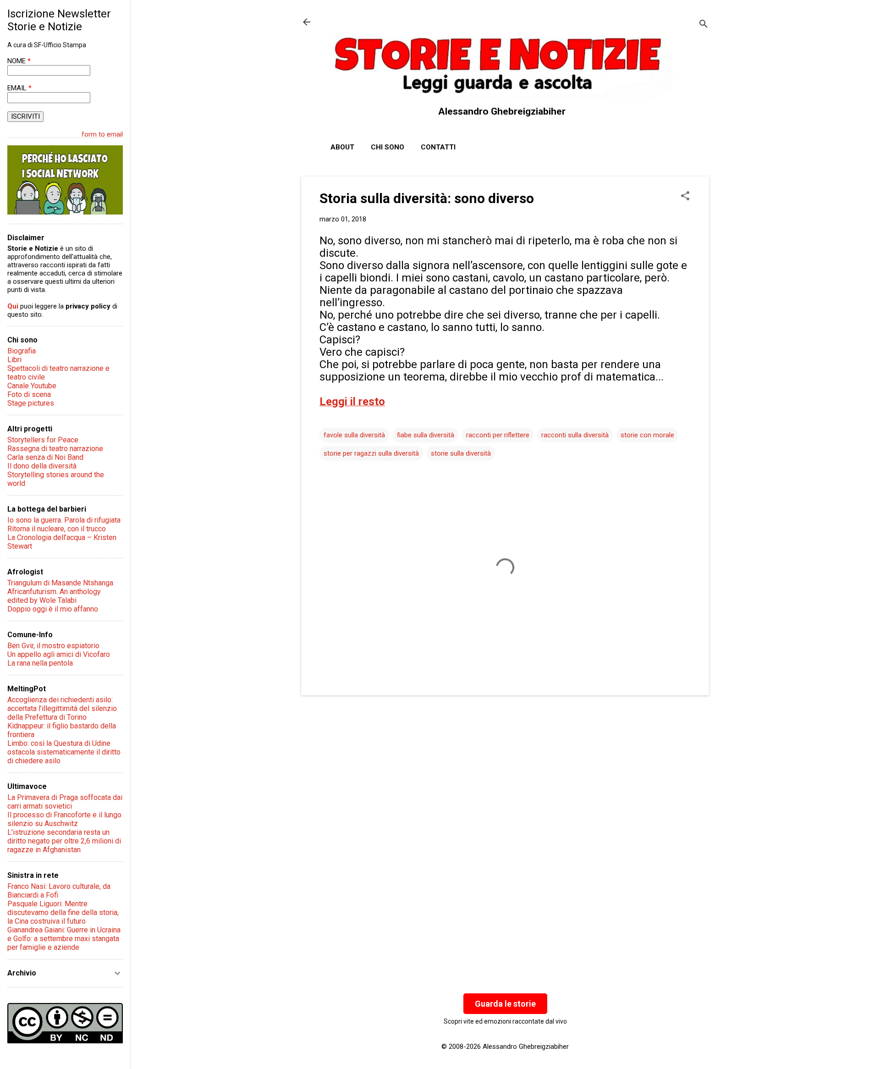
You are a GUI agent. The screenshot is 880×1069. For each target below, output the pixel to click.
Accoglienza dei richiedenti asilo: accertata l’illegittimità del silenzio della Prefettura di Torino (62, 708)
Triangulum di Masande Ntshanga (60, 583)
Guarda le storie (505, 1003)
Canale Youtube (31, 385)
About (342, 147)
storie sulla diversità (461, 453)
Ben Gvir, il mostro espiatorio (53, 645)
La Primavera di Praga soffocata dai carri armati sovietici (64, 801)
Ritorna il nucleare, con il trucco (56, 528)
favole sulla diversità (354, 435)
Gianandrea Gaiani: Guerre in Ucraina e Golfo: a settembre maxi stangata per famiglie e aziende (64, 939)
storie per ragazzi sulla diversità (371, 453)
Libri (14, 359)
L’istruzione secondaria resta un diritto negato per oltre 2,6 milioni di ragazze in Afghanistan (64, 841)
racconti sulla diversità (575, 435)
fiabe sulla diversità (425, 435)
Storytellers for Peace (42, 439)
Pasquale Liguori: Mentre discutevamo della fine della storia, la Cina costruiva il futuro (63, 912)
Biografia (21, 351)
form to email (102, 134)
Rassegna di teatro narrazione (55, 448)
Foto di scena (29, 394)
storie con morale (647, 435)
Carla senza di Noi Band (45, 457)
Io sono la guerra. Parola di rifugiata (64, 520)
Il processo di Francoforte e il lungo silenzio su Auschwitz (64, 819)
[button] (685, 196)
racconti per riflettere (497, 435)
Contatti (438, 147)
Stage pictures (30, 403)
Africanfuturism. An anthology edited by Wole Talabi (54, 596)
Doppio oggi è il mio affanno (52, 609)
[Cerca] (703, 25)
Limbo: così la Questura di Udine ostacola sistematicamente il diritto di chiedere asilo (64, 752)
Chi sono (387, 147)
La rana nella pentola (40, 663)
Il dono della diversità (42, 466)
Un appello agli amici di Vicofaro (58, 654)
